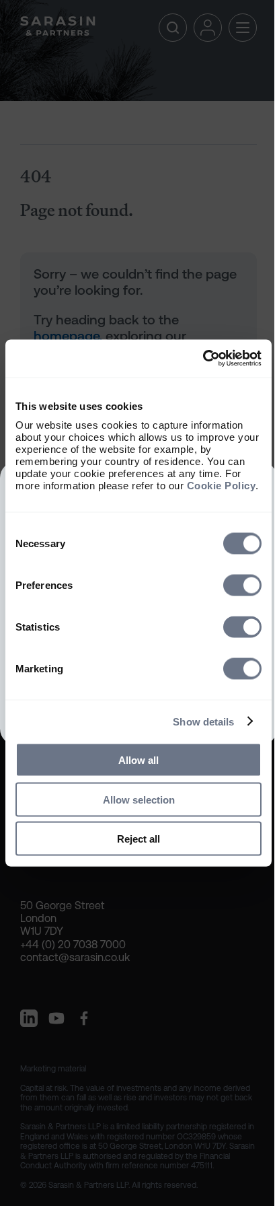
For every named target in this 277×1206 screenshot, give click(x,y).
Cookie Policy (221, 485)
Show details (203, 721)
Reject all (138, 839)
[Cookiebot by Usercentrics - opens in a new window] (203, 358)
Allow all (138, 760)
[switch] (242, 585)
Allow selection (139, 799)
